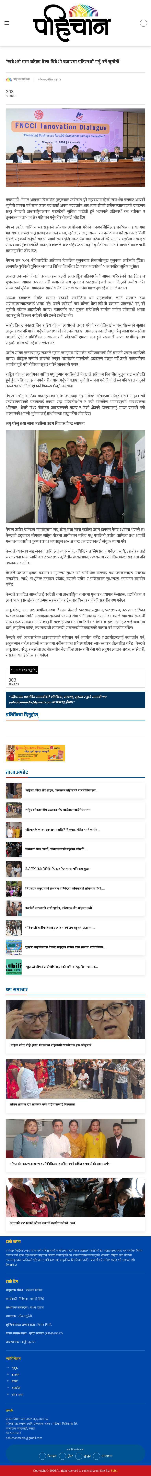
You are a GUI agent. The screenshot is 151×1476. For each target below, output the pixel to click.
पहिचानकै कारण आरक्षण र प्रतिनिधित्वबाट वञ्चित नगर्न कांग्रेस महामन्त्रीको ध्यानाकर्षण (60, 1164)
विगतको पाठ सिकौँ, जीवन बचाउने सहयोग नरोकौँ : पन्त (42, 1223)
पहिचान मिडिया (21, 79)
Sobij (114, 1470)
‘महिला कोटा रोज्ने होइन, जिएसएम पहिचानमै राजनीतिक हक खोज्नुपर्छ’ (51, 1045)
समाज (14, 1381)
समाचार (15, 1375)
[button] (7, 23)
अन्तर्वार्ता (16, 1388)
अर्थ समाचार (17, 1395)
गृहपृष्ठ (15, 1368)
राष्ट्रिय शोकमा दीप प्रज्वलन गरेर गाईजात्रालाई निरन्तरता (42, 1104)
